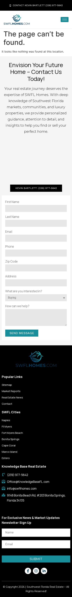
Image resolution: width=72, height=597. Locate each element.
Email (8, 232)
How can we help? (17, 306)
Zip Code (11, 261)
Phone (9, 246)
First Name (12, 202)
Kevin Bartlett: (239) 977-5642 (36, 188)
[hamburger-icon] (65, 19)
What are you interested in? (23, 291)
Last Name (12, 217)
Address (10, 276)
